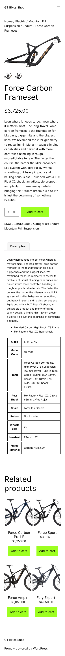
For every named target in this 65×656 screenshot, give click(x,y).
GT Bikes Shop (14, 7)
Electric (20, 21)
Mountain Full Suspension (21, 228)
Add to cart (35, 212)
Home (8, 21)
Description (18, 246)
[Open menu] (58, 7)
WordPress (40, 648)
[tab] (18, 246)
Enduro (27, 26)
